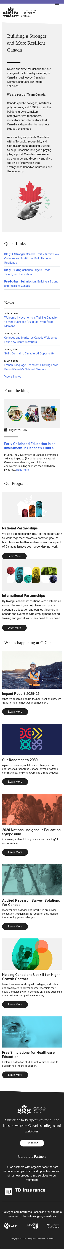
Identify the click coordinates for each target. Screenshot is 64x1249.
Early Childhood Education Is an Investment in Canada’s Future (29, 446)
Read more (22, 469)
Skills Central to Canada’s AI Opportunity (29, 353)
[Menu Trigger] (55, 3)
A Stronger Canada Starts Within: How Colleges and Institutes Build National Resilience (31, 258)
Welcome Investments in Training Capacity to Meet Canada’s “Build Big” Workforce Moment (31, 322)
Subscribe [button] (32, 1143)
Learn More (15, 711)
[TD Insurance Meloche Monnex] (25, 1191)
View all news (12, 376)
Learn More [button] (14, 556)
